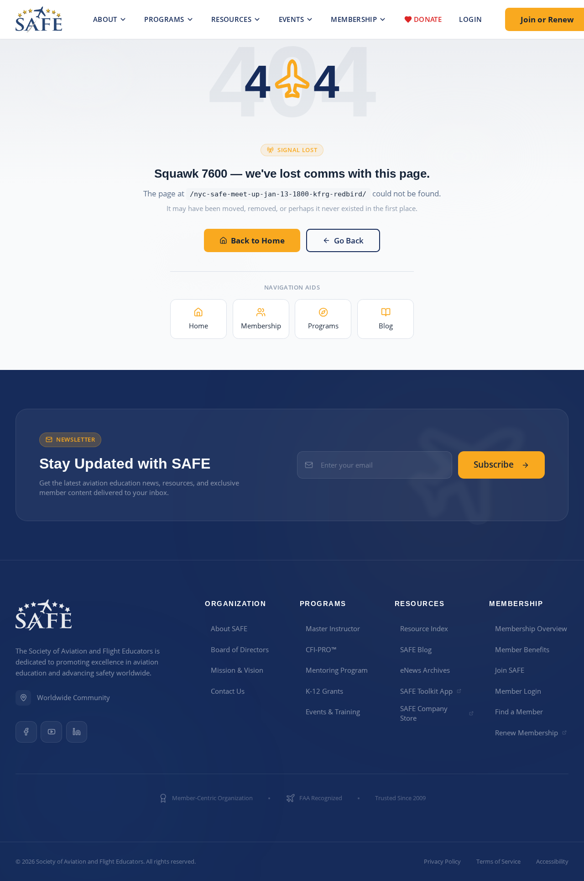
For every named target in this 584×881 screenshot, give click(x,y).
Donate (428, 19)
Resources (231, 19)
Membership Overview (531, 628)
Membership (354, 19)
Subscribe (494, 464)
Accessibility (552, 861)
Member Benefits (522, 649)
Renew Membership (526, 732)
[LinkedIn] (77, 732)
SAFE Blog (416, 649)
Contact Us (228, 691)
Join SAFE (509, 670)
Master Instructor (333, 628)
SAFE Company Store (424, 713)
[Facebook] (26, 732)
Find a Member (519, 711)
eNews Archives (425, 670)
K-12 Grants (324, 691)
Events (291, 19)
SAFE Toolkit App (426, 691)
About (105, 19)
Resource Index (424, 628)
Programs (164, 19)
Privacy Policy (442, 861)
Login (470, 19)
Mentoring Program (337, 670)
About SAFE (229, 628)
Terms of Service (498, 861)
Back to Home (258, 240)
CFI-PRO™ (321, 649)
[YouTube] (51, 732)
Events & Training (333, 711)
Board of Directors (240, 649)
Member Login (518, 691)
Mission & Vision (237, 670)
